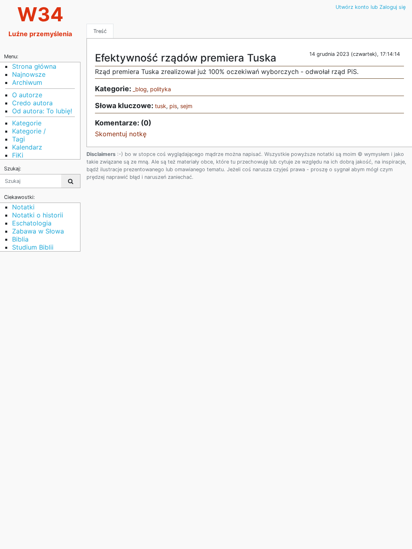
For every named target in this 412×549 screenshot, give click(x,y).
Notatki (23, 207)
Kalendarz (27, 147)
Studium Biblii (33, 247)
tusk (160, 105)
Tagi (18, 139)
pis (173, 105)
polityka (160, 89)
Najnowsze (28, 74)
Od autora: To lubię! (42, 111)
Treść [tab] (100, 31)
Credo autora (32, 103)
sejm (186, 105)
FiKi (17, 155)
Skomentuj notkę (120, 134)
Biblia (20, 239)
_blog (140, 89)
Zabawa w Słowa (38, 231)
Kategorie (26, 123)
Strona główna (34, 66)
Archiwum (27, 82)
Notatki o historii (37, 215)
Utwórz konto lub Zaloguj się (371, 7)
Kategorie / (29, 131)
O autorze (27, 95)
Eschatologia (32, 223)
